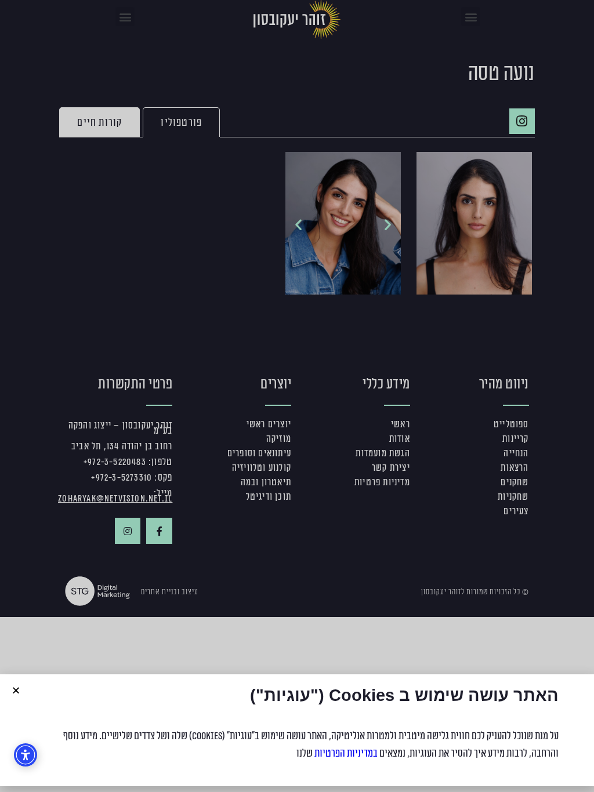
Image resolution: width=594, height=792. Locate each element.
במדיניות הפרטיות (346, 753)
